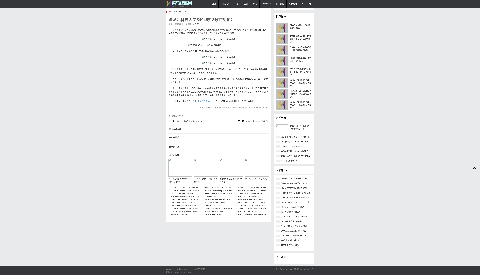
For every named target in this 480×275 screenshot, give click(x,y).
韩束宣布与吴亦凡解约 (213, 215)
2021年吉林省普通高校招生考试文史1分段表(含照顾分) (302, 156)
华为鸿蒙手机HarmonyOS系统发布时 (219, 191)
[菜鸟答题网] (178, 4)
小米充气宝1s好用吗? (212, 206)
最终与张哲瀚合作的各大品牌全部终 (252, 191)
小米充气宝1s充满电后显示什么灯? (295, 198)
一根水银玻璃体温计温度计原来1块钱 (295, 193)
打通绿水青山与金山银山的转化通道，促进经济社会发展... (300, 94)
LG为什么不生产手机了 (290, 240)
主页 (173, 12)
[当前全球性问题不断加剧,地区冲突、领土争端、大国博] (282, 83)
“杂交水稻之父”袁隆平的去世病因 (294, 236)
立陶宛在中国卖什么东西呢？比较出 (295, 202)
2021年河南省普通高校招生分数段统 (252, 215)
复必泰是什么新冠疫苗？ (291, 212)
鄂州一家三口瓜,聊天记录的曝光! (294, 179)
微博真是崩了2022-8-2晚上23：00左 (218, 188)
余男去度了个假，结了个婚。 (256, 179)
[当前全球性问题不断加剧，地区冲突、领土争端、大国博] (282, 105)
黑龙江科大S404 (205, 101)
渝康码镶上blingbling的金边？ (257, 121)
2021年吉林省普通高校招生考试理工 (185, 209)
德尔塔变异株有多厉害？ (214, 212)
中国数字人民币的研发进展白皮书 (251, 194)
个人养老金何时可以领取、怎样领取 (252, 209)
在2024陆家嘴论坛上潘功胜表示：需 (185, 197)
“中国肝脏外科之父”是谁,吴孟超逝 (294, 226)
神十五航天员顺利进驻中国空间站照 (218, 194)
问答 (236, 4)
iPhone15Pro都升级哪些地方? (183, 194)
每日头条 (225, 4)
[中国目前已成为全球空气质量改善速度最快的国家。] (282, 50)
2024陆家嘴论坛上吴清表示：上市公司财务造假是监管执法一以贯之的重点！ (311, 142)
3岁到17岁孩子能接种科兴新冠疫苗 (251, 203)
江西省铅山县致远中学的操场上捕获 (295, 183)
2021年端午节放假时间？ (248, 212)
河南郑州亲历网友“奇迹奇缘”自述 (217, 200)
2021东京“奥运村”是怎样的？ (215, 203)
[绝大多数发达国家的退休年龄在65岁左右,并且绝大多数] (282, 39)
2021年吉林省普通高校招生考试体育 (185, 191)
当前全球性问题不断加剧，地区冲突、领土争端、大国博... (300, 105)
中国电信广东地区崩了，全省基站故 (218, 209)
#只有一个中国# (210, 197)
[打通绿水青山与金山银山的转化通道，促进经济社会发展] (282, 94)
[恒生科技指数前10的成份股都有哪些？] (282, 28)
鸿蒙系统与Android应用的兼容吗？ (184, 206)
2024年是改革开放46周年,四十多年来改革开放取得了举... (300, 72)
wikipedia (266, 4)
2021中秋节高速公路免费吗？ (249, 197)
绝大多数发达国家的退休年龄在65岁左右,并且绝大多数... (300, 39)
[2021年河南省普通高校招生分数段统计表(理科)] (282, 129)
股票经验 (293, 4)
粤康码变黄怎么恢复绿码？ (291, 146)
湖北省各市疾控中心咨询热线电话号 (252, 188)
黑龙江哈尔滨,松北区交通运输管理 (184, 212)
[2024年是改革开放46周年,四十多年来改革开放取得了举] (282, 72)
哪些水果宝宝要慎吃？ (180, 215)
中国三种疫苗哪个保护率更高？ (183, 203)
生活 (246, 4)
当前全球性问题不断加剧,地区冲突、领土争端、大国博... (300, 83)
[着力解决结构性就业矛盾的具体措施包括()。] (282, 61)
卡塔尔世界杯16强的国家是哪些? (251, 200)
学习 (255, 4)
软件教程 (280, 4)
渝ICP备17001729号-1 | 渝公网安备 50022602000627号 (295, 269)
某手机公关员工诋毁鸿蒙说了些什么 (295, 231)
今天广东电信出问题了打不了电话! (184, 200)
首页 (214, 4)
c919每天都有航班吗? (289, 161)
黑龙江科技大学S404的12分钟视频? (295, 217)
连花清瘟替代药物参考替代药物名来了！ (297, 137)
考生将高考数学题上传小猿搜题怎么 (185, 188)
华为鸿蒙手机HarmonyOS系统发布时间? (297, 151)
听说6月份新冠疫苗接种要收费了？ (251, 206)
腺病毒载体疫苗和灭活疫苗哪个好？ (190, 121)
